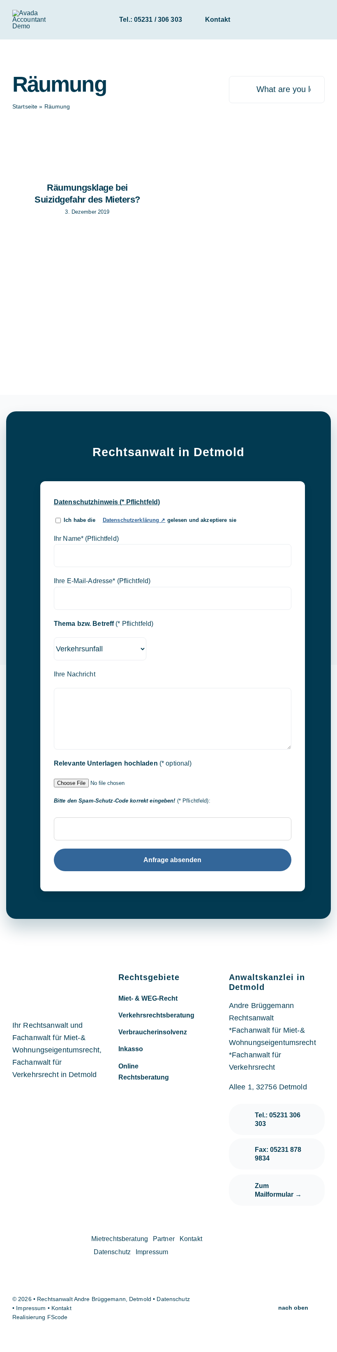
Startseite (24, 106)
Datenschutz (173, 1299)
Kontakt (61, 1308)
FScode (57, 1317)
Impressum (31, 1308)
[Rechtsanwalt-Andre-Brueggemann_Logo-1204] (38, 12)
